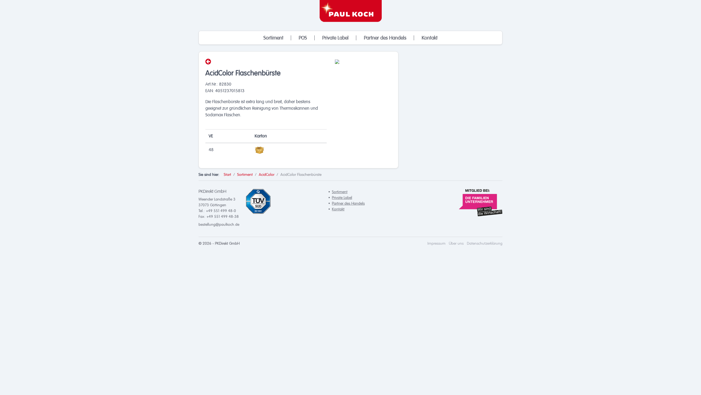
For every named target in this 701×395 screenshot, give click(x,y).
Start (227, 174)
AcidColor (266, 174)
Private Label (335, 38)
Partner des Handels (385, 38)
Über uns (456, 243)
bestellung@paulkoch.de (219, 224)
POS (303, 38)
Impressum (436, 243)
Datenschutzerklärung (484, 243)
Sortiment (273, 38)
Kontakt (430, 38)
